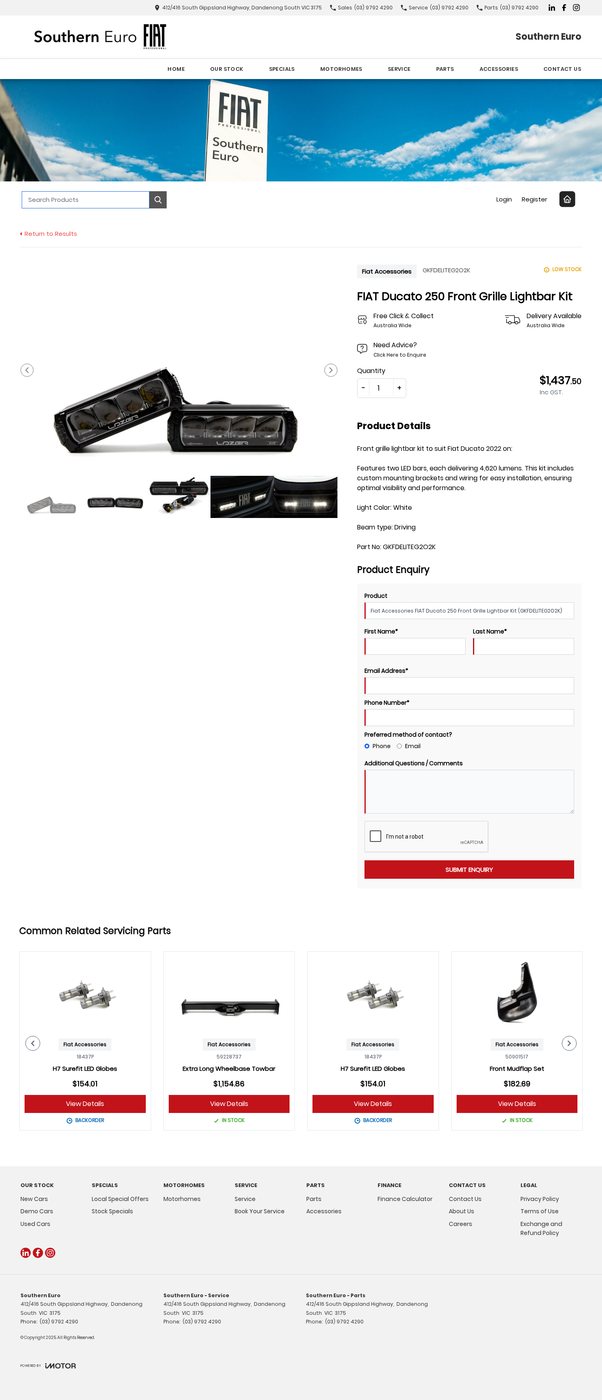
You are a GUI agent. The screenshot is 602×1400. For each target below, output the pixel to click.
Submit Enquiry (469, 869)
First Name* (381, 631)
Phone (382, 746)
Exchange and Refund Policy (541, 1228)
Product (375, 596)
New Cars (34, 1199)
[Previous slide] (32, 1043)
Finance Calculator (405, 1199)
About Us (461, 1211)
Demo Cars (36, 1211)
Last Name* (490, 631)
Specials (282, 69)
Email (413, 746)
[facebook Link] (564, 7)
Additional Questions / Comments (413, 763)
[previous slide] (27, 370)
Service (399, 69)
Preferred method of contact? (408, 735)
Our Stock (227, 69)
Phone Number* (387, 703)
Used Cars (35, 1224)
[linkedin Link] (552, 7)
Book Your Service (260, 1211)
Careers (460, 1224)
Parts (445, 69)
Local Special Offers (120, 1199)
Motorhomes (341, 69)
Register (534, 199)
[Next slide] (569, 1043)
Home (176, 69)
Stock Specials (112, 1211)
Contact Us (562, 69)
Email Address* (386, 671)
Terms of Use (540, 1211)
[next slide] (330, 370)
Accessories (499, 69)
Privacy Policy (540, 1199)
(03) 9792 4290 (59, 1321)
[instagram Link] (576, 7)
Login (504, 199)
